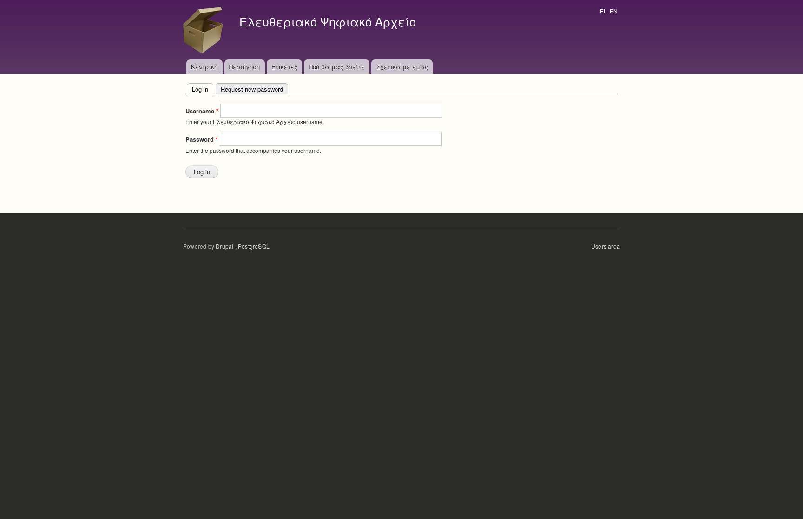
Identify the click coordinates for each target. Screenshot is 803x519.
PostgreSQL (254, 246)
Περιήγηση (244, 66)
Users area (605, 246)
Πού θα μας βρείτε (337, 66)
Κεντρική (204, 66)
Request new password (252, 89)
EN (614, 11)
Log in (202, 89)
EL (603, 11)
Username (201, 111)
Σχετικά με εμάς (402, 66)
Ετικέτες (284, 66)
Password (201, 139)
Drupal (224, 246)
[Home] (205, 29)
